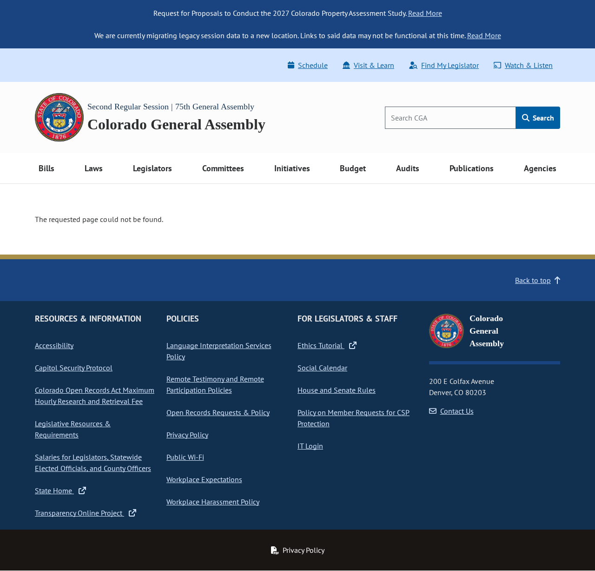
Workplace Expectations (204, 479)
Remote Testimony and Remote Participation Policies (215, 384)
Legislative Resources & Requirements (73, 429)
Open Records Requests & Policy (218, 412)
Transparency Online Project (79, 512)
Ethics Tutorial (321, 345)
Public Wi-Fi (185, 457)
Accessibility (54, 345)
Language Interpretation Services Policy (218, 351)
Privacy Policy (187, 434)
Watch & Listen (529, 65)
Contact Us (457, 411)
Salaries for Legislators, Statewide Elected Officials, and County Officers (93, 462)
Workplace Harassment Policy (212, 501)
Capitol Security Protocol (73, 367)
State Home (54, 490)
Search (542, 117)
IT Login (310, 445)
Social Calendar (322, 367)
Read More (425, 13)
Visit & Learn (374, 65)
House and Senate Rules (337, 390)
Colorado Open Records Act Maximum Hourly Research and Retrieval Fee (94, 395)
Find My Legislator (450, 65)
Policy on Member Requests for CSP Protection (354, 418)
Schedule (313, 65)
